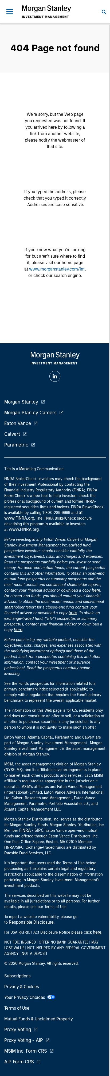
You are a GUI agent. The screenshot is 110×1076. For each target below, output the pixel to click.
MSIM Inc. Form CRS (25, 1051)
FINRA (25, 830)
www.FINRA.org (24, 529)
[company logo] (46, 11)
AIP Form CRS (19, 1062)
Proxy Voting (17, 1029)
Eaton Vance (17, 423)
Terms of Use (16, 1008)
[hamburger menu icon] (9, 11)
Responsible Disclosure (31, 922)
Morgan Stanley (21, 402)
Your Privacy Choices (25, 997)
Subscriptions (17, 975)
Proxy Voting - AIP (23, 1040)
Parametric (16, 445)
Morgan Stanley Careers (30, 413)
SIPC (39, 830)
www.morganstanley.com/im (57, 269)
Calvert (12, 434)
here (96, 590)
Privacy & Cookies (21, 986)
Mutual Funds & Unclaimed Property (38, 1018)
